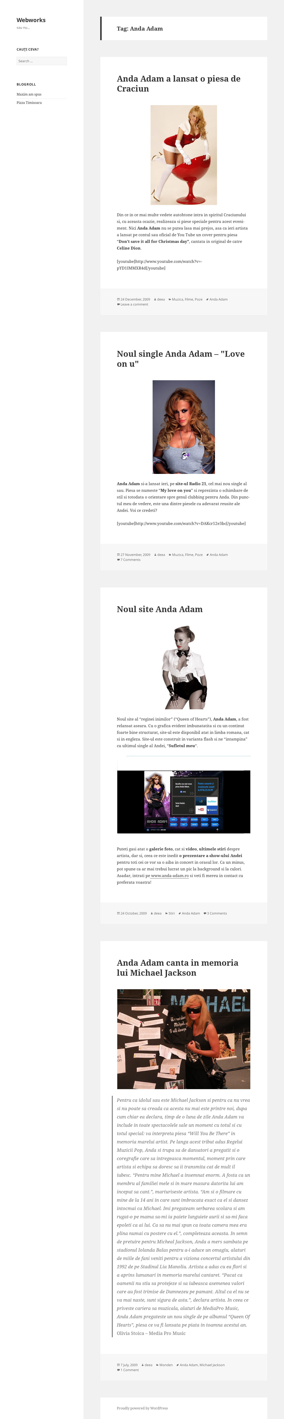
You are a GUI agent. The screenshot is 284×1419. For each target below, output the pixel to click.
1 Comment (130, 1370)
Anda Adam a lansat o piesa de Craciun (179, 83)
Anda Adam (219, 299)
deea (161, 299)
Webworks (31, 20)
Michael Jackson (212, 1365)
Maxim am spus (29, 94)
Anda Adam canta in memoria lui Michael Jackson (177, 967)
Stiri (172, 913)
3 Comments (217, 913)
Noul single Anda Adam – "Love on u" (181, 358)
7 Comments (131, 559)
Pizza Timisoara (29, 102)
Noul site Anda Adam (160, 608)
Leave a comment (134, 304)
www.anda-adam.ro (169, 875)
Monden (166, 1365)
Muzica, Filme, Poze (187, 299)
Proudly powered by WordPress (142, 1408)
